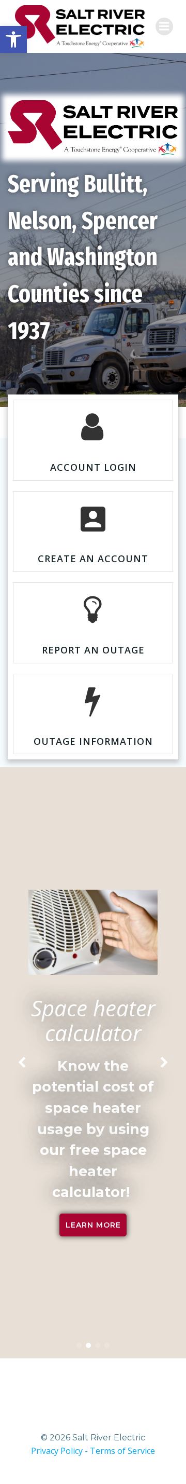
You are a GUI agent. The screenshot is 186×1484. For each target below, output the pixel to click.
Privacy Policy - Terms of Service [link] (93, 1450)
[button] (79, 1345)
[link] (13, 39)
